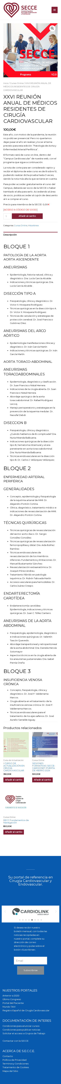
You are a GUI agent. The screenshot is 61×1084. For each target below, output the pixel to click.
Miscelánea (33, 225)
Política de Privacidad (14, 1060)
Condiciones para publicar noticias (21, 1029)
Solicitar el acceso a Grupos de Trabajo (24, 1033)
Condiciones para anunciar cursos (21, 1026)
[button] (19, 919)
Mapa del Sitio (10, 1071)
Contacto (8, 1056)
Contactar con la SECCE (15, 1041)
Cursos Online (17, 83)
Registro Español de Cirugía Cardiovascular (26, 1010)
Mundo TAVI (9, 1007)
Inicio (5, 83)
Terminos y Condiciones (15, 1063)
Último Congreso (12, 999)
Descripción (10, 234)
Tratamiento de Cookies (16, 1067)
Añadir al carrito (27, 216)
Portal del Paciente (13, 1003)
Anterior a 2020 (11, 995)
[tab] (30, 235)
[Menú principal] (55, 10)
